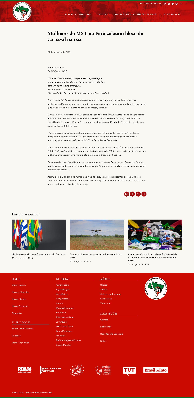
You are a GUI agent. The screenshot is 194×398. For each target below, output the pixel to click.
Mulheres (60, 336)
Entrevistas (105, 327)
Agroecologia (62, 289)
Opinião (104, 320)
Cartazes (16, 336)
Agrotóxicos (62, 294)
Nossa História (19, 299)
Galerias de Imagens (110, 294)
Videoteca (105, 303)
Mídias (103, 14)
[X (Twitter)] (169, 4)
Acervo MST (172, 14)
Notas (103, 341)
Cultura (59, 303)
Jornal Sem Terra (20, 343)
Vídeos (103, 289)
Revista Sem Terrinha (22, 328)
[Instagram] (173, 4)
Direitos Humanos (65, 308)
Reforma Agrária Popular (68, 340)
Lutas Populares (64, 331)
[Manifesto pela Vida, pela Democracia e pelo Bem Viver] (39, 235)
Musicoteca (106, 299)
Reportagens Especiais (111, 334)
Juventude (61, 322)
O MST (69, 14)
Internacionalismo (65, 317)
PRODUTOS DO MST (150, 4)
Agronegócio (62, 285)
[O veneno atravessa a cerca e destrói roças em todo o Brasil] (97, 235)
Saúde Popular (63, 345)
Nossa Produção (20, 306)
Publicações (122, 14)
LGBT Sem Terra (64, 326)
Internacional (147, 14)
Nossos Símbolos (20, 292)
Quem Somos (19, 285)
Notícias (85, 14)
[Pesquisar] (181, 4)
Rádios (103, 285)
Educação (17, 313)
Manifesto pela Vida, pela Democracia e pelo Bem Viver (39, 254)
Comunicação (63, 299)
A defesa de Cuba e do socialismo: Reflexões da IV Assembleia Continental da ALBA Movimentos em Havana (152, 257)
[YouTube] (177, 4)
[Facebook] (165, 4)
